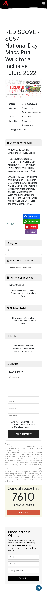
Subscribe (23, 578)
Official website (14, 267)
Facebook (26, 267)
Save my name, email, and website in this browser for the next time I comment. (24, 424)
